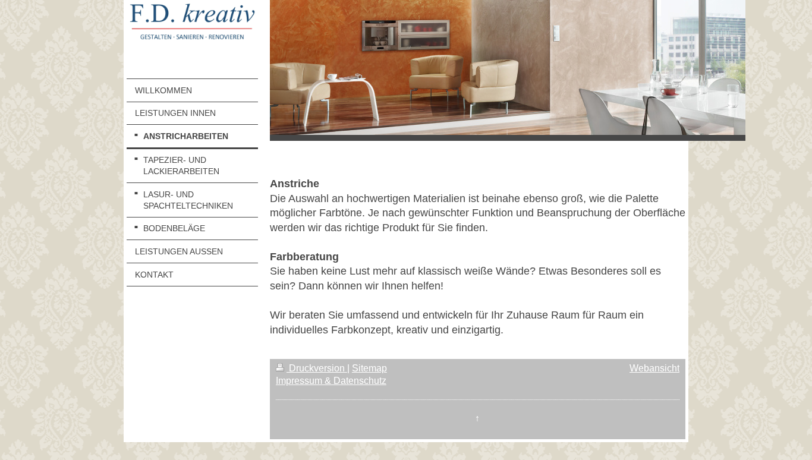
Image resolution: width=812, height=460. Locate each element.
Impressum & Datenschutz (331, 381)
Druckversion (317, 368)
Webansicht (654, 368)
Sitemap (369, 368)
